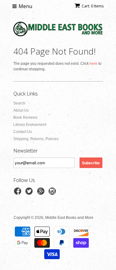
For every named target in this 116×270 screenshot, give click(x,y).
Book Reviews (25, 117)
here (93, 63)
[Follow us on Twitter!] (30, 193)
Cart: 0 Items (93, 6)
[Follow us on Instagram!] (53, 193)
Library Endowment (29, 124)
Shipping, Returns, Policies (36, 139)
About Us (21, 110)
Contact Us (22, 132)
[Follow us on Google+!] (41, 193)
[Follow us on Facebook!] (18, 193)
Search (19, 103)
